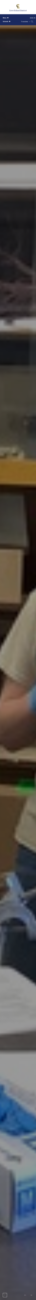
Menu (4, 18)
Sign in (31, 18)
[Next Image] (31, 1295)
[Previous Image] (25, 1295)
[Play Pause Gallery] (5, 1295)
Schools (5, 21)
